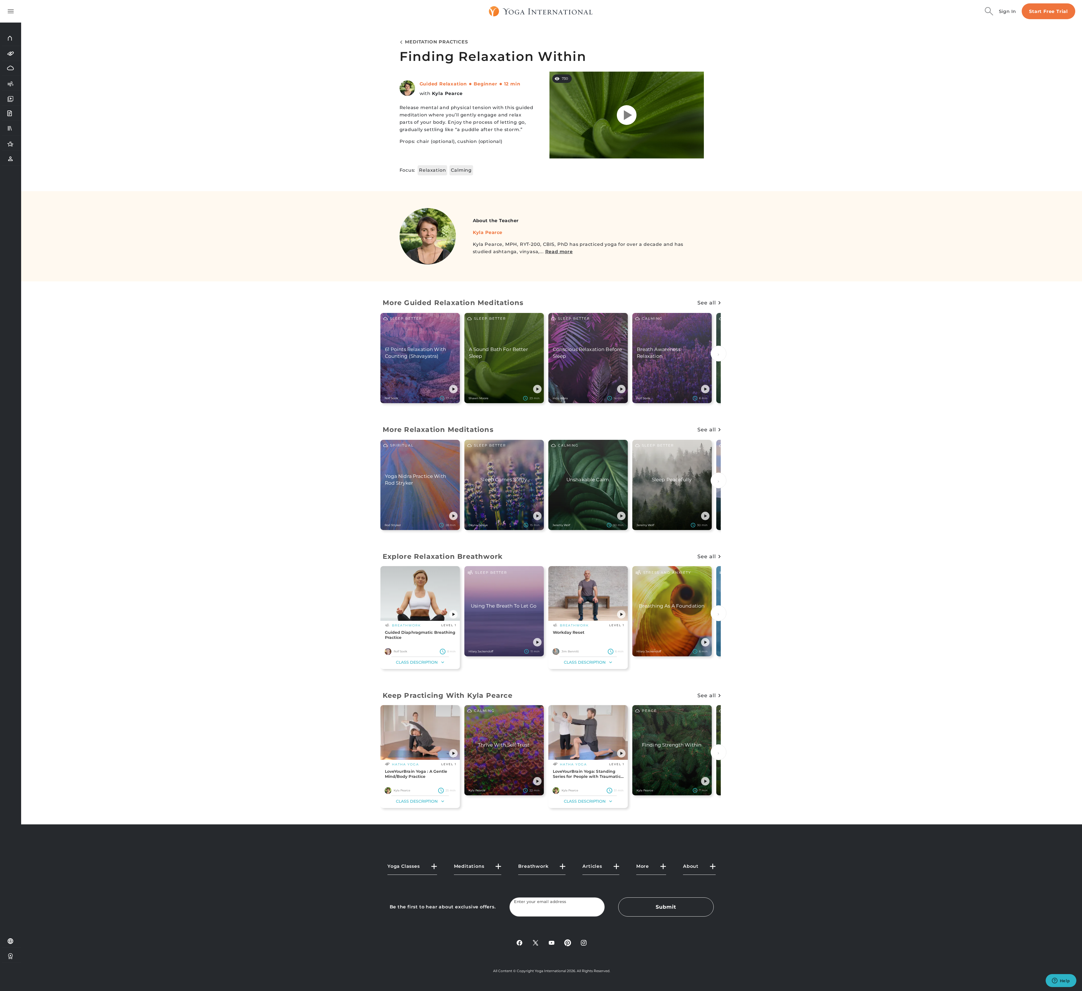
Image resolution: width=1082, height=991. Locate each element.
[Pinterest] (567, 942)
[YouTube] (551, 942)
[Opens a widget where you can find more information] (1060, 981)
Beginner (485, 84)
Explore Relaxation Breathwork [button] (443, 556)
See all (706, 303)
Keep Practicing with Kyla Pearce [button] (448, 695)
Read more (559, 251)
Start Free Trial (1048, 11)
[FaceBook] (519, 942)
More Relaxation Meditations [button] (438, 429)
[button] (453, 389)
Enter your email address (540, 901)
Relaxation (432, 170)
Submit (666, 907)
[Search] (989, 11)
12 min (512, 84)
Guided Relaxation (443, 84)
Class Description (417, 662)
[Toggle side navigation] (11, 11)
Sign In (1007, 11)
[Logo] (541, 11)
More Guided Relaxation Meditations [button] (453, 303)
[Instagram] (583, 942)
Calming (461, 170)
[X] (535, 942)
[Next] (718, 353)
